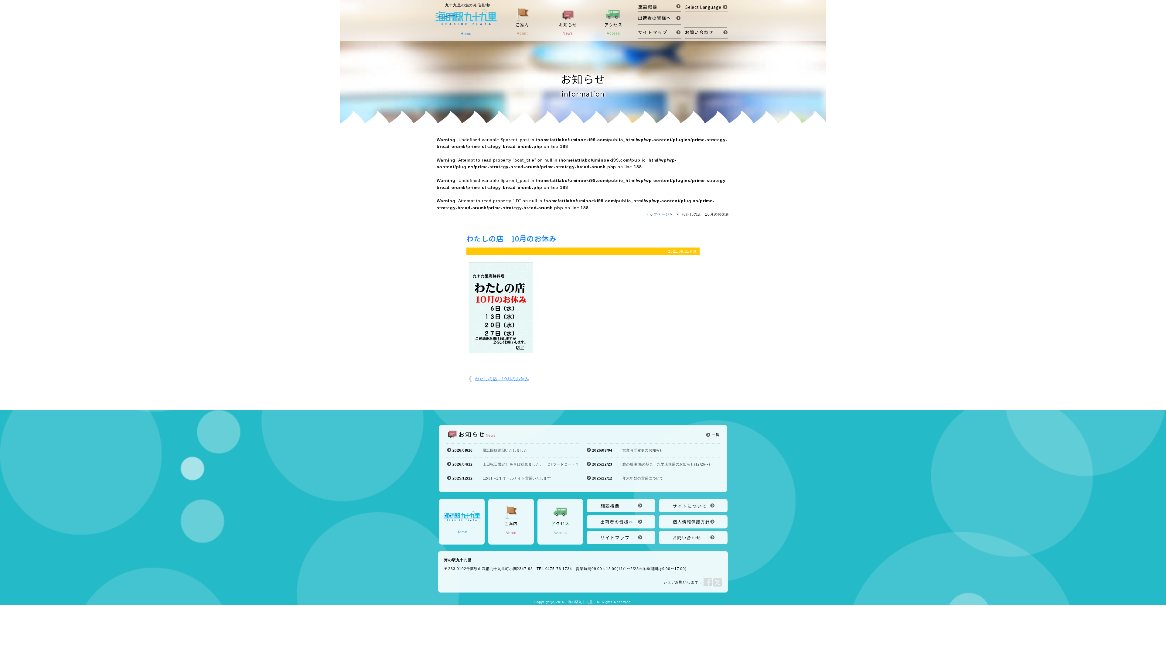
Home (461, 532)
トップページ (657, 214)
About (511, 528)
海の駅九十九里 (580, 602)
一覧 (716, 434)
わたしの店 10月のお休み (502, 378)
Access (560, 528)
